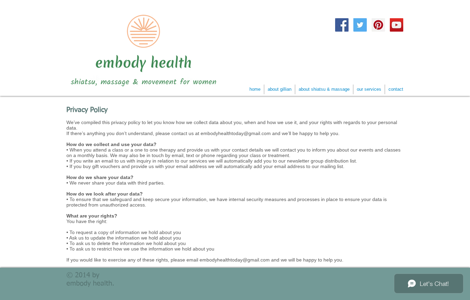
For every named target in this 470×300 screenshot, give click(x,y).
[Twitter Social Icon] (360, 25)
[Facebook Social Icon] (342, 25)
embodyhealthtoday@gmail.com (236, 133)
